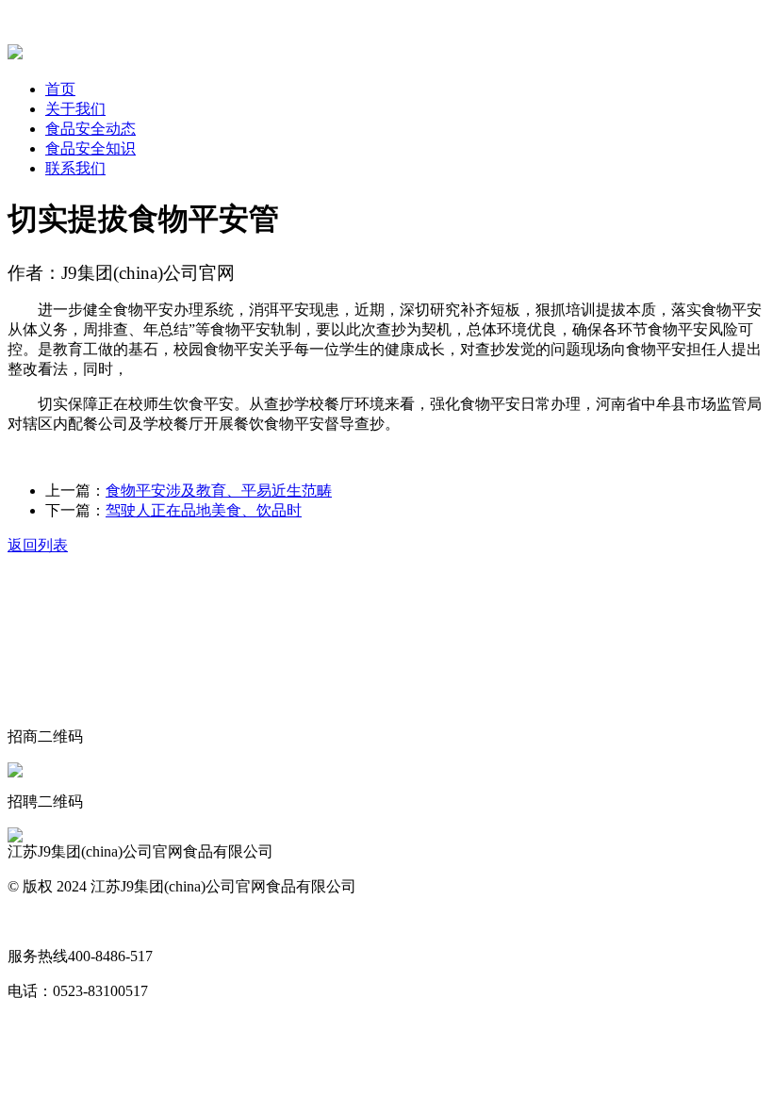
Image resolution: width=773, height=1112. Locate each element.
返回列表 (38, 545)
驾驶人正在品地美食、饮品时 (204, 510)
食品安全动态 (90, 129)
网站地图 (38, 921)
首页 (60, 89)
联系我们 (75, 168)
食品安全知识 (90, 148)
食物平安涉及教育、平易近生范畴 (219, 490)
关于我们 (75, 109)
